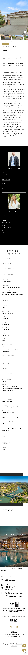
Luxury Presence (14, 636)
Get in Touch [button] (14, 558)
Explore (14, 518)
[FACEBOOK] (10, 627)
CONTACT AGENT (14, 239)
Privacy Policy (20, 644)
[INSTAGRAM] (14, 627)
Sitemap (14, 646)
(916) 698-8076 (6, 222)
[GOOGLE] (17, 627)
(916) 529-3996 (6, 179)
